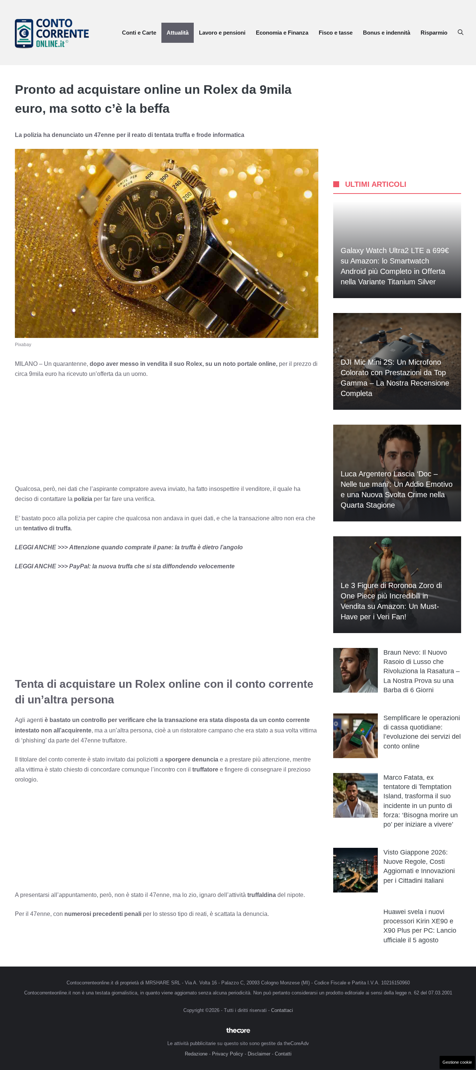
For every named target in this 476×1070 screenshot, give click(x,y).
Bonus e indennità (386, 32)
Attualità (178, 32)
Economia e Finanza (282, 32)
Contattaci (282, 1010)
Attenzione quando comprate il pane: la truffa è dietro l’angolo (156, 547)
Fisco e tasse (336, 32)
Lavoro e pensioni (222, 32)
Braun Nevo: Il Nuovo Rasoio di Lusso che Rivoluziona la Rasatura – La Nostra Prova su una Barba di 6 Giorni (421, 671)
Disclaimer (259, 1054)
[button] (461, 33)
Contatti (283, 1054)
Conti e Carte (139, 32)
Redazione (196, 1054)
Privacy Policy (227, 1054)
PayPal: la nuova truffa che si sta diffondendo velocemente (152, 566)
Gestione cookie (457, 1062)
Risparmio (434, 32)
